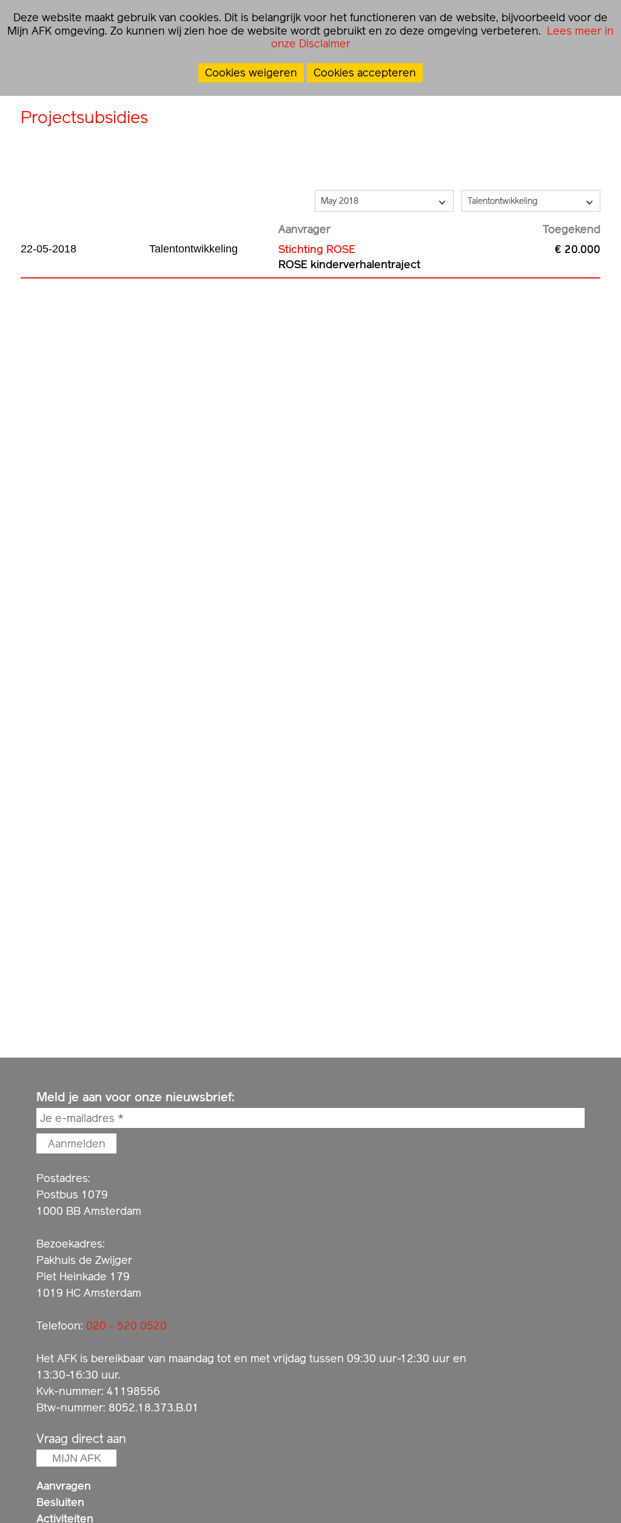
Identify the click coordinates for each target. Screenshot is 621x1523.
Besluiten (60, 1502)
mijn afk (76, 1458)
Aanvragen (63, 1485)
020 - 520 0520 (126, 1325)
